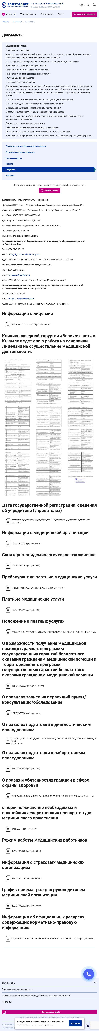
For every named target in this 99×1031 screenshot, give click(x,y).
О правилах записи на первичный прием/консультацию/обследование (40, 99)
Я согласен (75, 1023)
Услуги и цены (9, 983)
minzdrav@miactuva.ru (19, 275)
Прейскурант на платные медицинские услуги (28, 74)
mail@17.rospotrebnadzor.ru (21, 298)
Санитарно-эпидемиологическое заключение (28, 69)
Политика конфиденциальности (17, 989)
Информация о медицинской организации (26, 65)
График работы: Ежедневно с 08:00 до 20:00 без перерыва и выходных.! (36, 995)
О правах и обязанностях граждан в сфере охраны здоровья (35, 112)
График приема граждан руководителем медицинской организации (38, 131)
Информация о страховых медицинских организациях (32, 127)
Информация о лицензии (18, 50)
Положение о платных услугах (20, 82)
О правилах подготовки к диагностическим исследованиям (35, 103)
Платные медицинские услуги (20, 78)
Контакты (7, 1002)
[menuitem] (9, 14)
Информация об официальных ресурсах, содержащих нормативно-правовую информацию (49, 135)
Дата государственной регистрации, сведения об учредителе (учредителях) (42, 61)
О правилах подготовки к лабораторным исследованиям (33, 108)
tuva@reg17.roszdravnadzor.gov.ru (24, 254)
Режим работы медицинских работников (25, 123)
